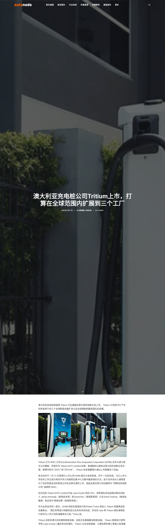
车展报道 (84, 5)
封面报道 (82, 210)
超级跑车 (107, 5)
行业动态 (73, 5)
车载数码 (96, 5)
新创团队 (61, 5)
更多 (117, 5)
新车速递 (50, 5)
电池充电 (89, 210)
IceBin (100, 210)
